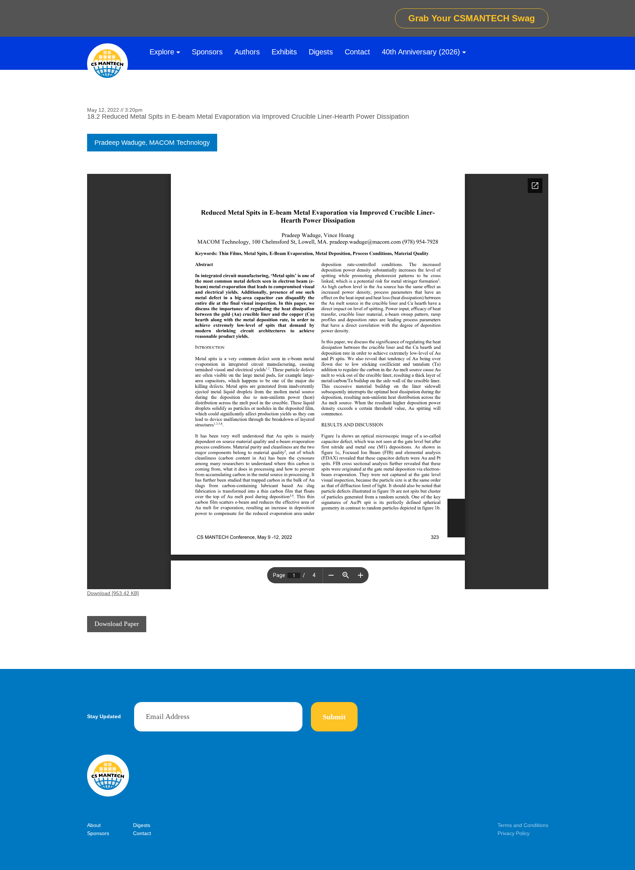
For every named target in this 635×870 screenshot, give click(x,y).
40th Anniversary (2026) (421, 52)
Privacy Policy (514, 833)
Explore (162, 52)
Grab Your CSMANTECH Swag (471, 18)
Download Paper (116, 623)
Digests (321, 52)
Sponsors (207, 52)
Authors (247, 52)
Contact (357, 52)
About (94, 825)
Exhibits (284, 52)
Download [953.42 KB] (113, 593)
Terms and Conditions (523, 825)
